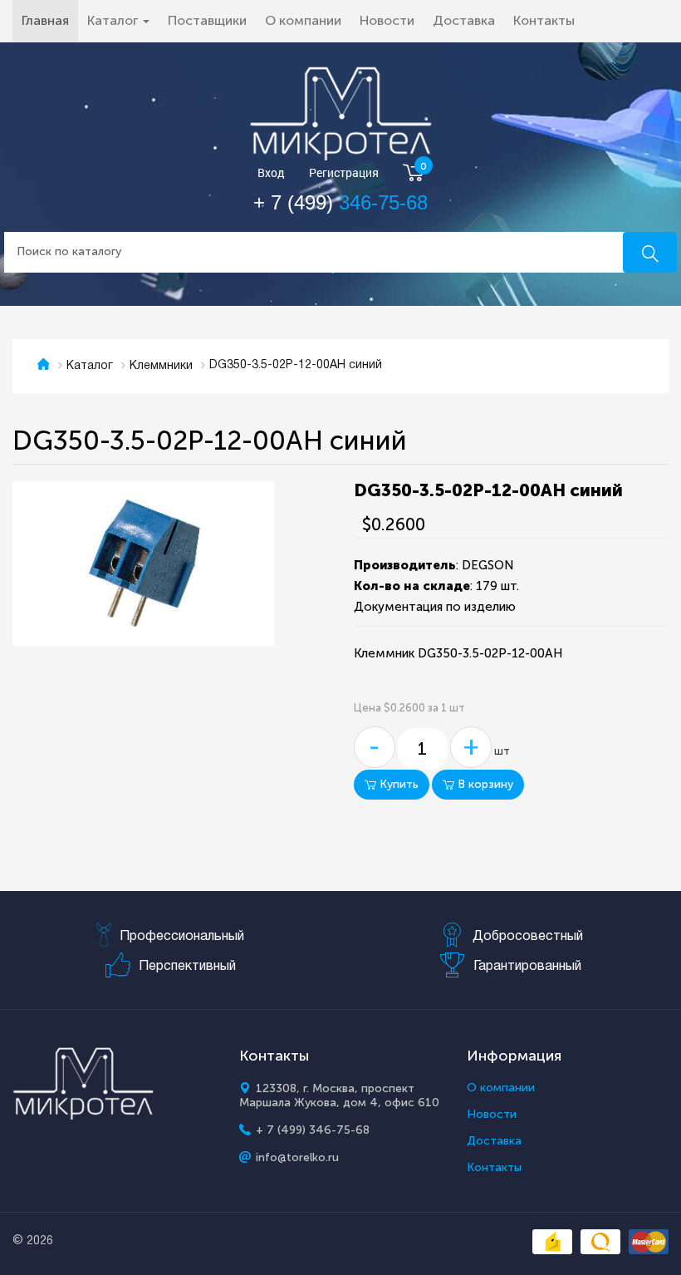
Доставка (464, 20)
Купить (397, 784)
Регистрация (344, 173)
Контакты (544, 20)
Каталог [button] (114, 20)
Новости (387, 20)
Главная (50, 20)
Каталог (89, 366)
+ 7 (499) (340, 202)
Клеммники (161, 366)
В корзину (483, 784)
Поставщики (207, 20)
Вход (271, 173)
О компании (303, 20)
